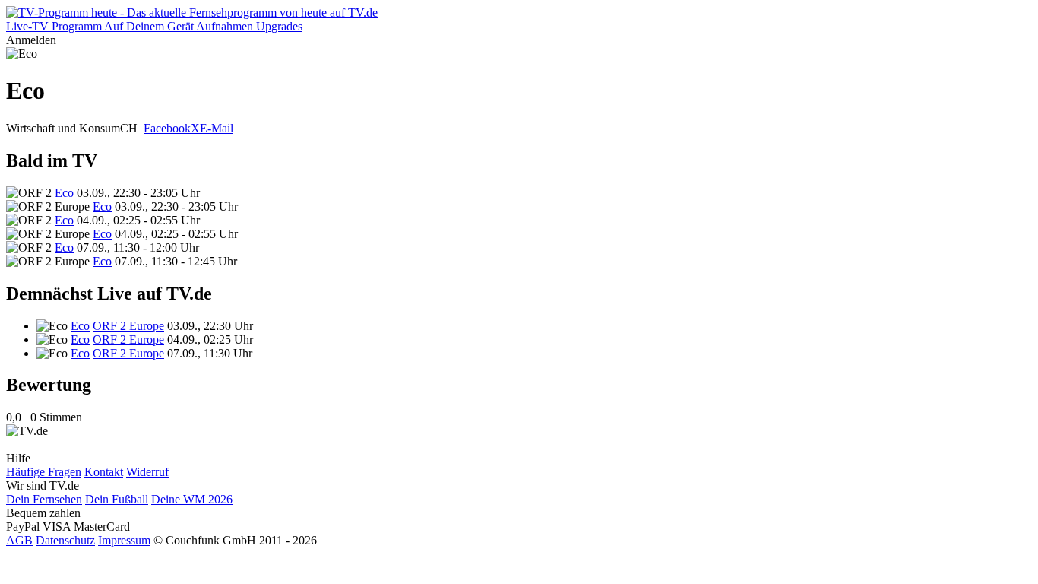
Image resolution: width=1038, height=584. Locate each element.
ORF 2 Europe (128, 325)
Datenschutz (65, 540)
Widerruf (147, 471)
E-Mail (216, 128)
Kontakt (103, 471)
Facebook (167, 128)
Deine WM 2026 (192, 499)
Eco (64, 192)
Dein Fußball (116, 499)
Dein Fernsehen (44, 499)
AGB (19, 540)
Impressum (124, 540)
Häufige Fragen (43, 471)
